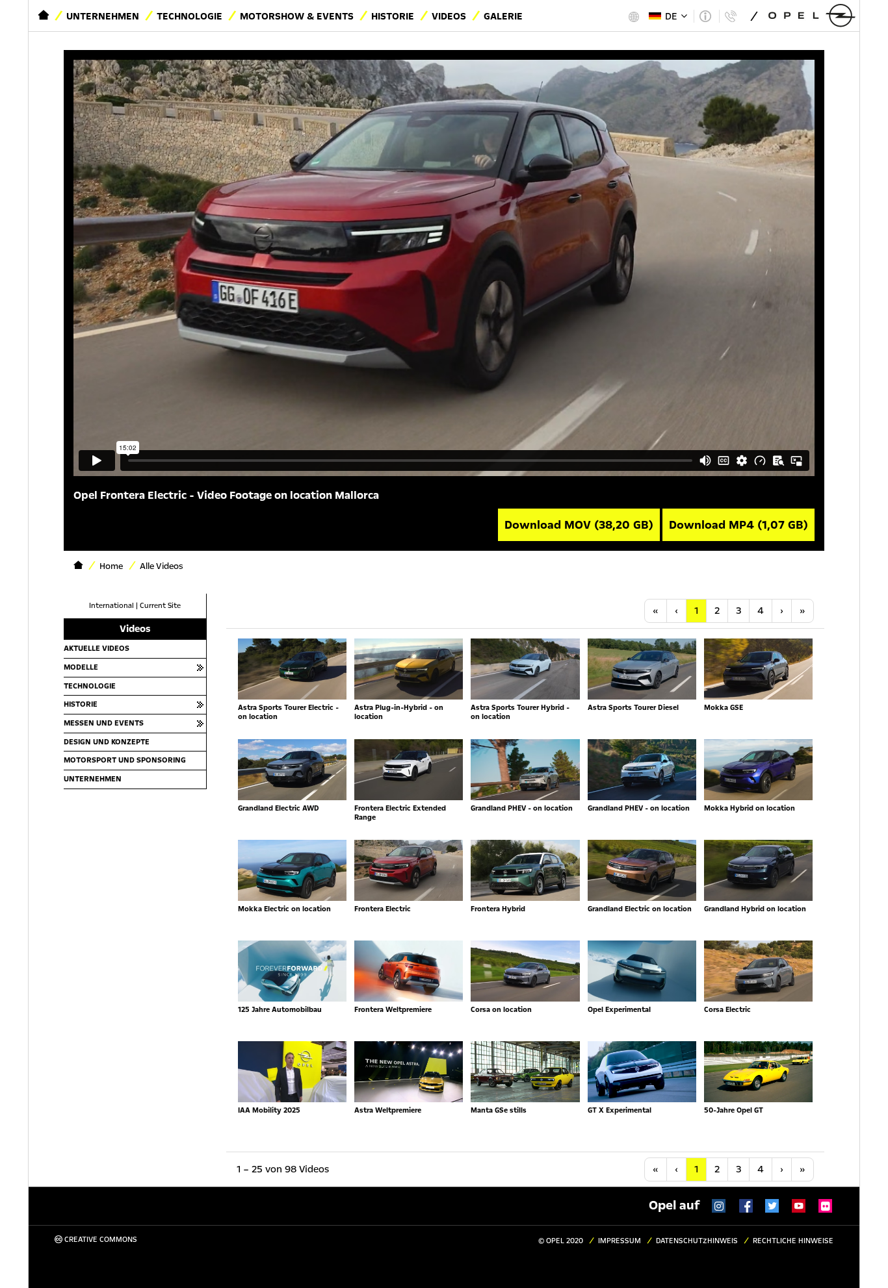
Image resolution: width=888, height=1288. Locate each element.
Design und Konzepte (107, 742)
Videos (449, 16)
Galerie (503, 16)
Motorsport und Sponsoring (125, 760)
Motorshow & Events (297, 16)
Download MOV (578, 525)
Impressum (619, 1241)
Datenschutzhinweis (697, 1241)
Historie (392, 16)
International (111, 606)
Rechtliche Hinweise (793, 1241)
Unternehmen (102, 16)
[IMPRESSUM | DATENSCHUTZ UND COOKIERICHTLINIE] (705, 16)
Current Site (160, 606)
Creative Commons (99, 1239)
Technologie (189, 16)
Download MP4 (738, 525)
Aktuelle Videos (96, 648)
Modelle (81, 667)
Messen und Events (104, 723)
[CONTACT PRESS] (730, 16)
